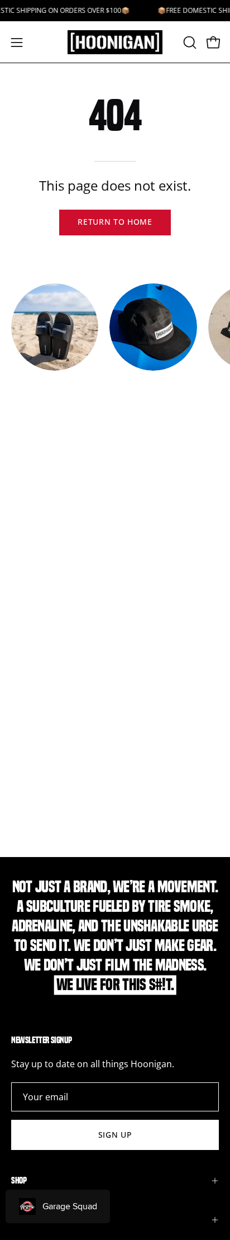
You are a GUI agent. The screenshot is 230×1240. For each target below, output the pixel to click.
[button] (189, 42)
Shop (18, 1180)
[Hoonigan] (115, 42)
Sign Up (115, 1134)
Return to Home (115, 221)
